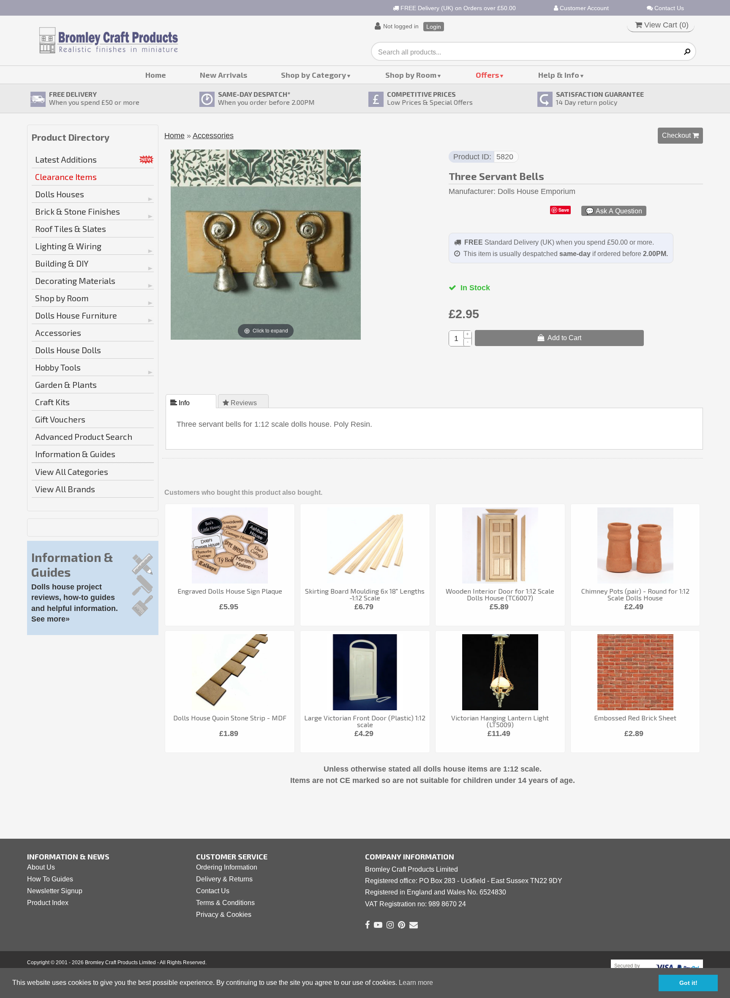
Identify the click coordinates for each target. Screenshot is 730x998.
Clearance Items (66, 177)
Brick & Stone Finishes (77, 211)
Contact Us (668, 8)
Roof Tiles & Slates (70, 229)
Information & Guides (75, 454)
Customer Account (583, 8)
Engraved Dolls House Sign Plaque (229, 591)
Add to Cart (562, 337)
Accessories (58, 332)
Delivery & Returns (224, 879)
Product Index (47, 902)
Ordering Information (226, 867)
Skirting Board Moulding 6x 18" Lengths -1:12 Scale (365, 594)
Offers (487, 74)
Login (433, 27)
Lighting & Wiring (68, 246)
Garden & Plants (66, 384)
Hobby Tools (58, 367)
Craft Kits (52, 402)
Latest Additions (66, 159)
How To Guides (50, 879)
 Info (180, 402)
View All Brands (65, 489)
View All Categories (71, 471)
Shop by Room (410, 74)
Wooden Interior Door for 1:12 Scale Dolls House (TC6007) (500, 594)
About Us (41, 867)
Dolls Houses (59, 194)
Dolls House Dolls (68, 350)
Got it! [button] (688, 982)
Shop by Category (313, 74)
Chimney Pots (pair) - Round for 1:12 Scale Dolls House (635, 594)
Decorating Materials (75, 280)
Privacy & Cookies (223, 914)
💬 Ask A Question (614, 210)
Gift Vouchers (60, 419)
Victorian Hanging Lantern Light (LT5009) (500, 721)
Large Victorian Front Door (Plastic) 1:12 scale (364, 721)
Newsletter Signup (54, 890)
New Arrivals (223, 74)
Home (155, 74)
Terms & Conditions (225, 902)
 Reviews (241, 402)
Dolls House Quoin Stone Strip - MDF (229, 718)
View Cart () (665, 25)
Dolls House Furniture (76, 315)
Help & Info (558, 74)
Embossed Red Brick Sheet (635, 718)
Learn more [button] (416, 982)
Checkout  (680, 135)
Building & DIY (62, 263)
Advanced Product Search (83, 436)
